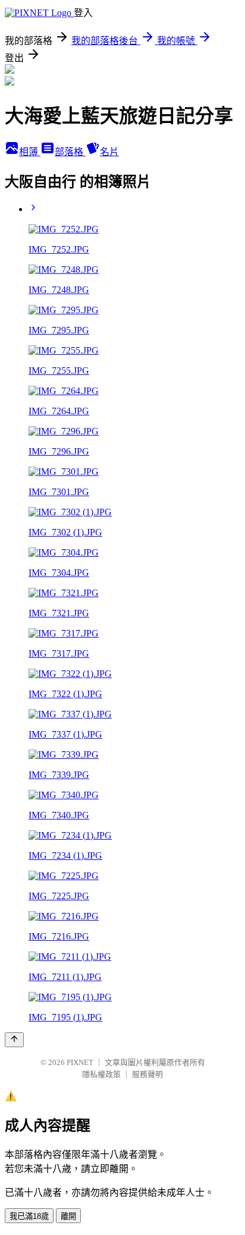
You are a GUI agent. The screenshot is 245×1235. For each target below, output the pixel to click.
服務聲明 (147, 1074)
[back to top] (14, 1039)
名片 (109, 152)
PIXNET (80, 1062)
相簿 (29, 152)
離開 (68, 1216)
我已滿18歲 (29, 1216)
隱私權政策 (101, 1074)
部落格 (70, 152)
